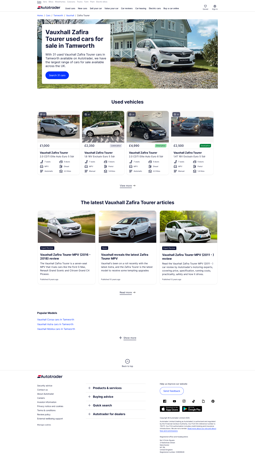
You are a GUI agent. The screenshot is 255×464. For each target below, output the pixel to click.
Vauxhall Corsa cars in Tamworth (55, 319)
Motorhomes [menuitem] (60, 2)
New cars (82, 8)
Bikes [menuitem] (51, 2)
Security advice (44, 385)
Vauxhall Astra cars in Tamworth (55, 324)
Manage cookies (44, 425)
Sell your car (96, 8)
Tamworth (58, 15)
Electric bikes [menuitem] (101, 2)
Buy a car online (171, 8)
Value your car (111, 8)
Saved (205, 9)
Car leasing (140, 8)
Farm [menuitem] (86, 2)
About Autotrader (45, 394)
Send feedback (171, 390)
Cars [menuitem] (39, 2)
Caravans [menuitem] (71, 2)
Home (40, 15)
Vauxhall (70, 15)
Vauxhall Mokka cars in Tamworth (56, 328)
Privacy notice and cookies (50, 406)
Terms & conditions (46, 410)
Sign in (215, 9)
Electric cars (155, 8)
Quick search (102, 405)
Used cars (70, 8)
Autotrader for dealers (109, 414)
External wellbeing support (50, 418)
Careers (41, 398)
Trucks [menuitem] (79, 2)
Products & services (107, 388)
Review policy (43, 414)
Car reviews (127, 8)
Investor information (46, 402)
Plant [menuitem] (92, 2)
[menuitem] (70, 8)
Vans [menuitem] (45, 2)
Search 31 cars (57, 75)
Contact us (42, 389)
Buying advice (103, 396)
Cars (48, 15)
